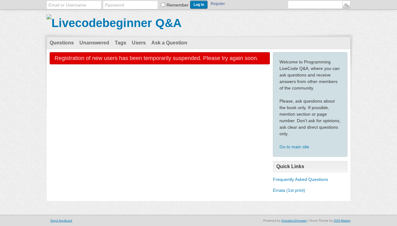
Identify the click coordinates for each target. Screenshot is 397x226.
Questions (62, 42)
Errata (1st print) (289, 190)
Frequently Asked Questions (300, 179)
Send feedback (61, 220)
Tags (120, 42)
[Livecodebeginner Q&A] (114, 23)
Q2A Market (342, 220)
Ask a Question (169, 42)
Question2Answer (294, 220)
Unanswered (94, 42)
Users (139, 42)
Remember (178, 5)
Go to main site (294, 146)
